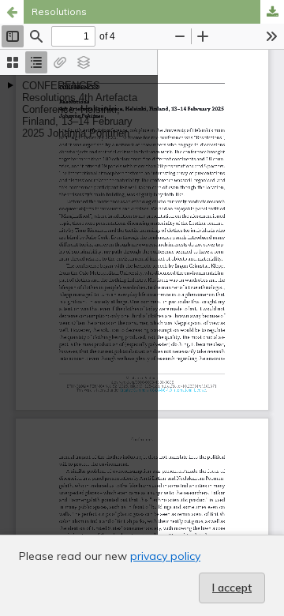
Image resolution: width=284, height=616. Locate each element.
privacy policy (165, 556)
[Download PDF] (272, 12)
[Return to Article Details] (12, 12)
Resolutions (59, 11)
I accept (232, 587)
